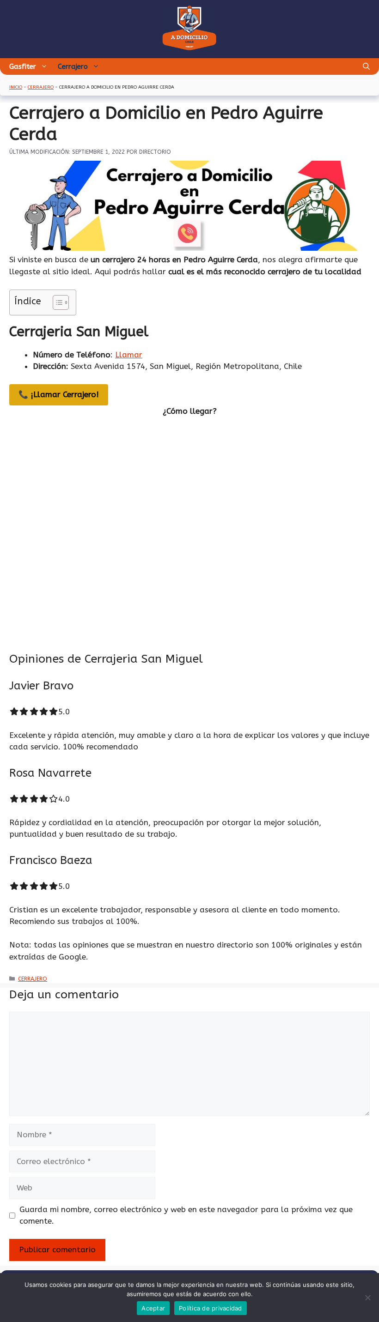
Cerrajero (73, 66)
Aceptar (153, 1308)
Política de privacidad (210, 1308)
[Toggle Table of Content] (56, 302)
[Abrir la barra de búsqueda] (366, 66)
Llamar (128, 354)
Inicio (15, 87)
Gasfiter (22, 66)
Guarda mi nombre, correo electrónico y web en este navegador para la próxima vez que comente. (186, 1215)
